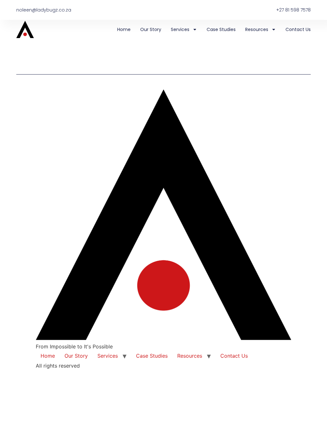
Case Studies (221, 29)
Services (180, 29)
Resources (256, 29)
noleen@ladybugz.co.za (43, 10)
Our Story (150, 29)
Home (124, 29)
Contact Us (298, 29)
